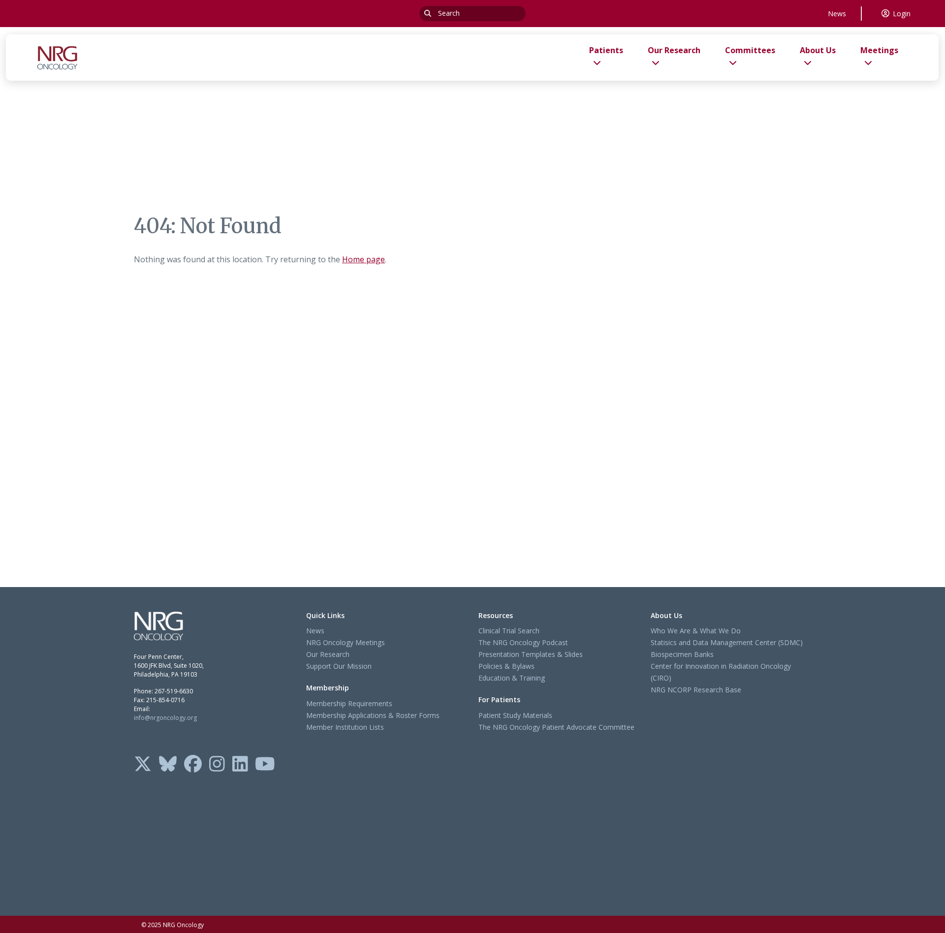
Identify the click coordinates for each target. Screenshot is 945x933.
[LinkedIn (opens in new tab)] (240, 765)
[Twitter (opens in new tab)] (143, 765)
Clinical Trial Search (508, 630)
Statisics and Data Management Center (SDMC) (727, 642)
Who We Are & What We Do (696, 630)
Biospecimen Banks (682, 654)
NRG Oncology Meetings (345, 642)
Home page (363, 259)
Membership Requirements (349, 703)
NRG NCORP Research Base (696, 689)
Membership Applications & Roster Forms (373, 715)
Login (902, 13)
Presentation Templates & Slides (530, 654)
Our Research (327, 654)
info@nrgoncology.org (165, 718)
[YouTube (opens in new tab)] (265, 765)
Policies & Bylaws (506, 666)
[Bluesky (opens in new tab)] (168, 765)
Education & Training (511, 678)
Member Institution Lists (345, 727)
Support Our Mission (339, 666)
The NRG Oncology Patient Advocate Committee (556, 727)
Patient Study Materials (515, 715)
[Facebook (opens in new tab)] (193, 765)
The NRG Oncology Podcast (523, 642)
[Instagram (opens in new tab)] (217, 765)
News (837, 13)
